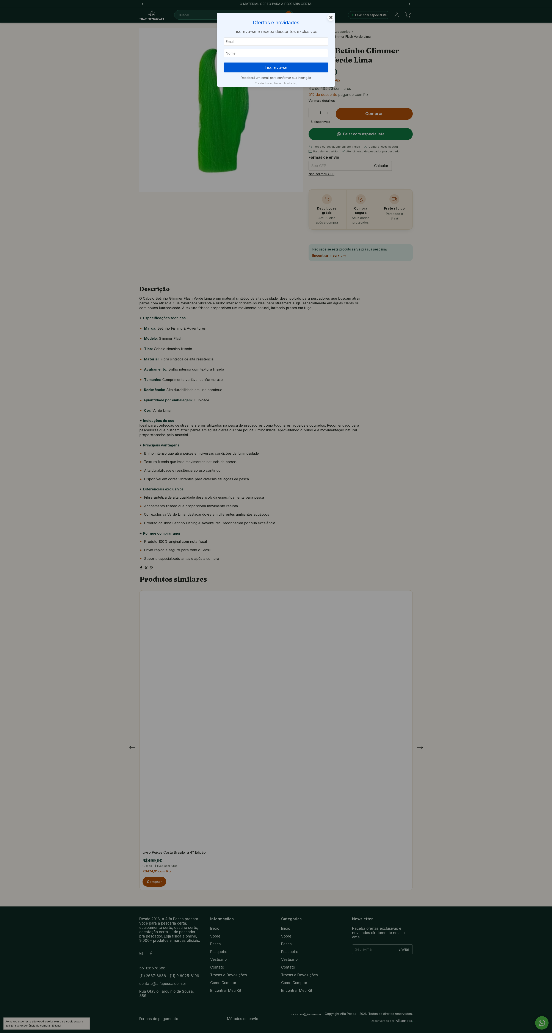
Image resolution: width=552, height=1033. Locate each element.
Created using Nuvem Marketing (276, 83)
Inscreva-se (276, 67)
